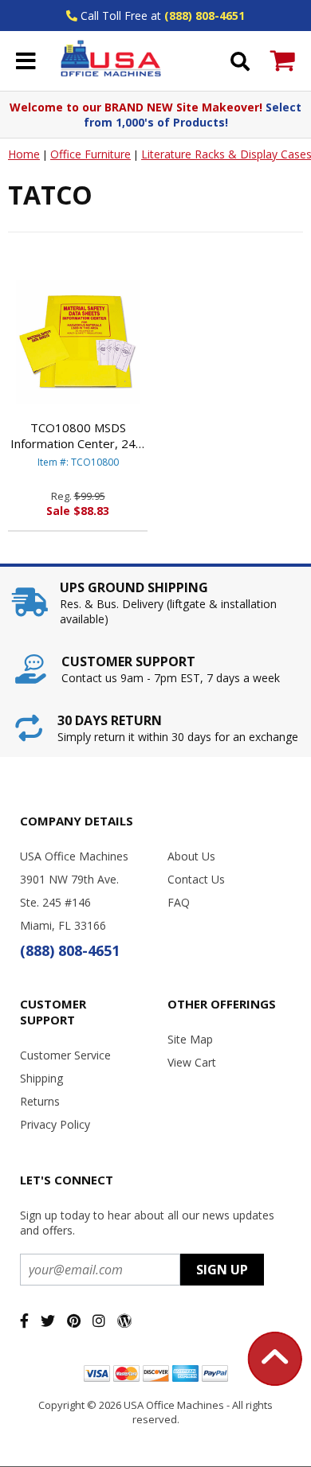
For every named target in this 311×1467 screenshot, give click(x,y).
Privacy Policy (55, 1124)
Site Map (190, 1039)
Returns (40, 1101)
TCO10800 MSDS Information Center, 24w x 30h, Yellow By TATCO (77, 435)
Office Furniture (90, 154)
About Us (191, 856)
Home (24, 154)
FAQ (178, 902)
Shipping (41, 1078)
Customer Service (65, 1055)
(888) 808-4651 (204, 15)
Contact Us (196, 879)
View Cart (191, 1062)
